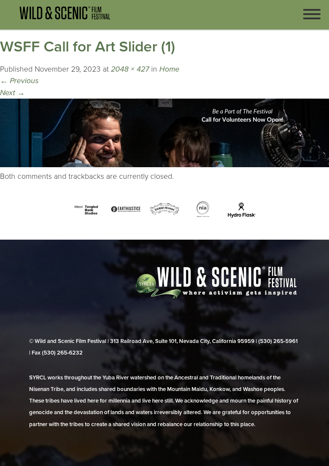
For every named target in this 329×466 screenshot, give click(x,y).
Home (169, 69)
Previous (19, 80)
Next (12, 92)
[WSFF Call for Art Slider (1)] (164, 164)
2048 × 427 (130, 69)
